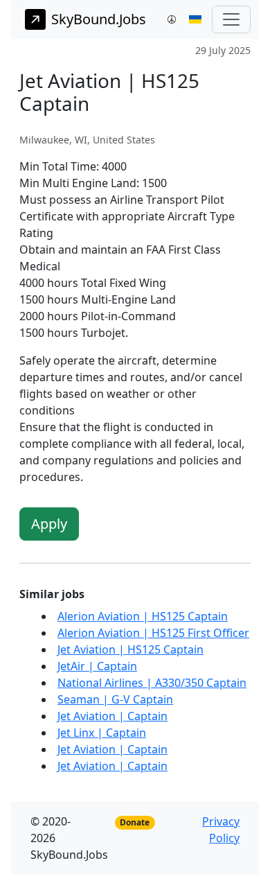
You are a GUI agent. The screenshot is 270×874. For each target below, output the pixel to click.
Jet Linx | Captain (101, 732)
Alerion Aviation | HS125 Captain (142, 616)
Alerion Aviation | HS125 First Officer (153, 632)
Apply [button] (49, 523)
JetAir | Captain (97, 666)
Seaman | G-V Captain (115, 699)
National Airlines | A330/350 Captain (151, 682)
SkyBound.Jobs (98, 19)
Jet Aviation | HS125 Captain (130, 649)
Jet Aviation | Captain (112, 716)
